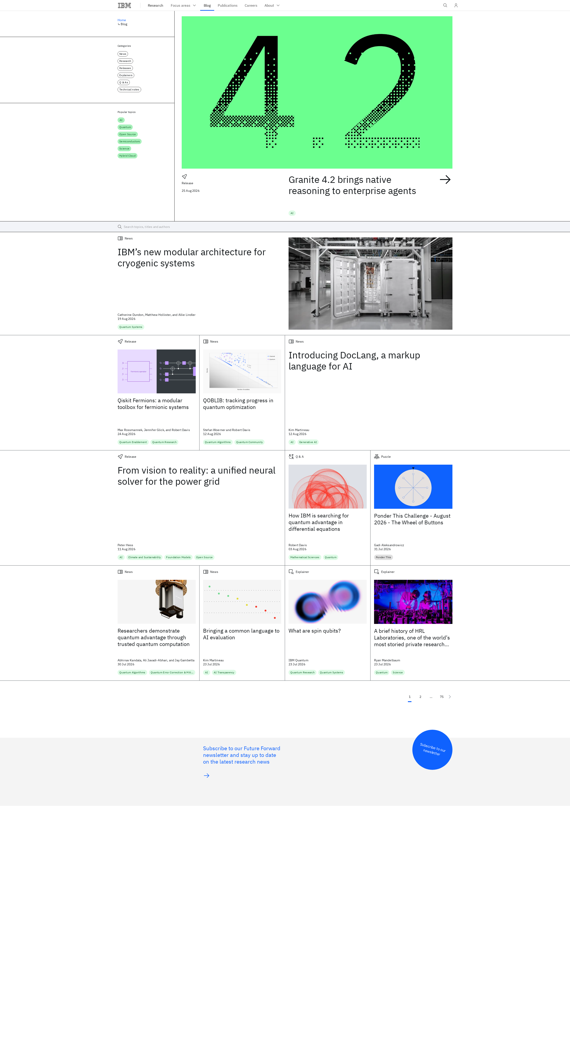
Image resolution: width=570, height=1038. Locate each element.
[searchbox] (285, 226)
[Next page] (449, 696)
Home (122, 20)
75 (442, 697)
